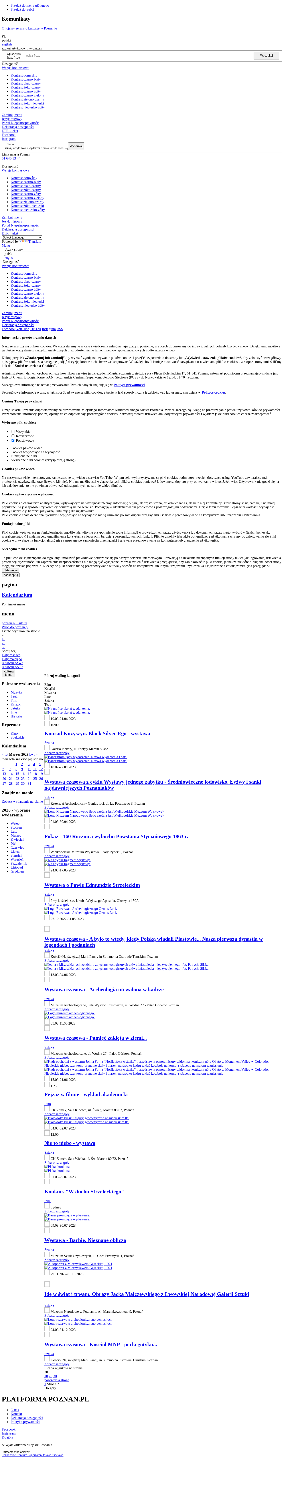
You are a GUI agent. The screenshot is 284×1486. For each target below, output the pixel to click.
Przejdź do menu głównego (30, 5)
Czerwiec (17, 847)
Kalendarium (17, 595)
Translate (34, 241)
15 (17, 774)
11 (35, 769)
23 (23, 778)
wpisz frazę (17, 55)
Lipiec (15, 851)
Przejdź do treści (22, 9)
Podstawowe (25, 440)
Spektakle (17, 737)
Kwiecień (17, 839)
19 (41, 774)
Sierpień (16, 855)
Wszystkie (23, 432)
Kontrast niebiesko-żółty (28, 107)
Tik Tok (35, 329)
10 (29, 769)
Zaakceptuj (11, 575)
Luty (14, 831)
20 (4, 778)
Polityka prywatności (25, 1422)
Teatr (14, 696)
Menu (6, 245)
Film (14, 700)
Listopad (17, 867)
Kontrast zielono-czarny (27, 99)
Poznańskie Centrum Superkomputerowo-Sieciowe (32, 1455)
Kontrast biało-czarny (26, 83)
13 (4, 774)
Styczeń (16, 827)
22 (17, 778)
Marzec (16, 835)
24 (29, 778)
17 (29, 774)
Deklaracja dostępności (27, 1418)
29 (17, 783)
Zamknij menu (12, 115)
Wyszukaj (266, 55)
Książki (16, 704)
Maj (13, 843)
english (7, 44)
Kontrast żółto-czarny (26, 87)
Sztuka (15, 708)
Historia (16, 716)
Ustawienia (11, 570)
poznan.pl (9, 623)
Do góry (50, 1388)
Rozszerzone (25, 436)
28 (11, 783)
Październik (19, 863)
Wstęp (15, 823)
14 (11, 774)
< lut (5, 754)
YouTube (22, 329)
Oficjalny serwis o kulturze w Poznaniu (29, 28)
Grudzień (17, 871)
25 (35, 778)
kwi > (33, 754)
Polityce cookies (213, 392)
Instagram (9, 139)
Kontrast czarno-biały (26, 79)
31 (29, 783)
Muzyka (16, 692)
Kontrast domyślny (24, 75)
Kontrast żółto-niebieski (27, 103)
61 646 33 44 (11, 158)
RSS (60, 329)
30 (23, 783)
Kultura (21, 623)
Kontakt (16, 1414)
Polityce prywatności (129, 385)
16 (23, 774)
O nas (15, 1410)
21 (11, 778)
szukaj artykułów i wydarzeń (23, 148)
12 (41, 769)
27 (4, 783)
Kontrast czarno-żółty (26, 91)
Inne (14, 712)
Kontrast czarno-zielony (27, 95)
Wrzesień (17, 859)
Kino (14, 733)
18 (35, 774)
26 (41, 778)
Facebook (9, 135)
